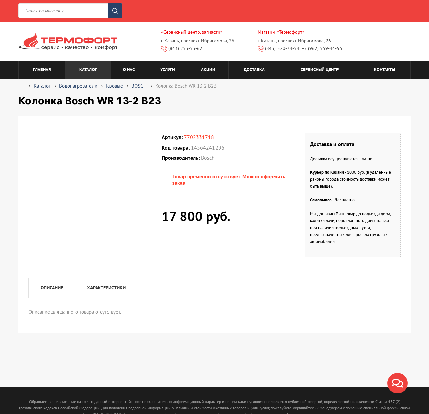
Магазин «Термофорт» (281, 32)
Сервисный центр (320, 69)
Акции (208, 69)
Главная (42, 69)
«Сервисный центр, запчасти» (192, 32)
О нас (129, 69)
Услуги (167, 69)
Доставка (254, 69)
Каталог (88, 69)
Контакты (384, 69)
